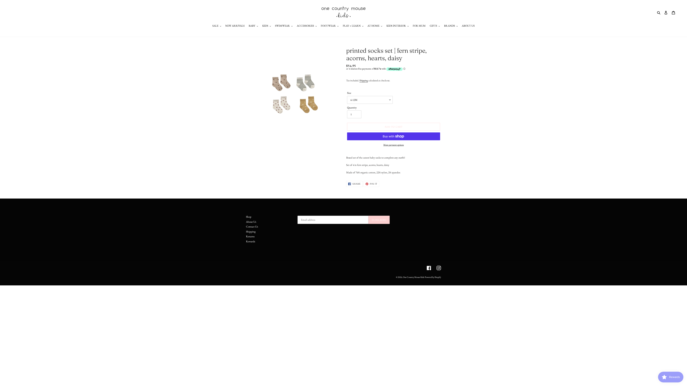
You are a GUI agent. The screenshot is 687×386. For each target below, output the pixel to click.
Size (349, 93)
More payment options (393, 144)
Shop (248, 216)
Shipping (363, 80)
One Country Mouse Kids (413, 277)
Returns (250, 236)
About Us (251, 221)
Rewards (250, 241)
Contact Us (252, 226)
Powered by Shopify (433, 277)
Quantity (352, 107)
